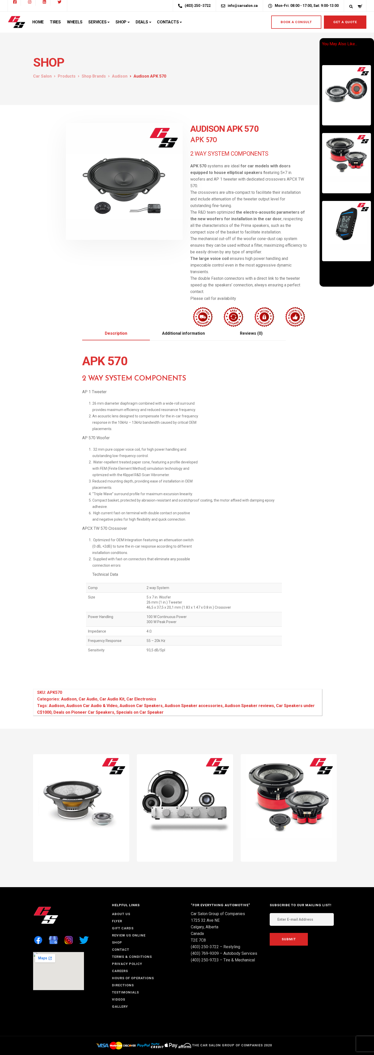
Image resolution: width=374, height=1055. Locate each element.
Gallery (120, 1006)
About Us (121, 914)
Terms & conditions (132, 957)
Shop (121, 22)
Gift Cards (123, 928)
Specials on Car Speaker (140, 712)
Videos (118, 999)
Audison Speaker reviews (249, 705)
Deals (142, 22)
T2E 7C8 (198, 940)
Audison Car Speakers (141, 705)
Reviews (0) (251, 333)
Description (116, 333)
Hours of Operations (133, 978)
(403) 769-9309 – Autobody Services (224, 953)
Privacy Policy (127, 964)
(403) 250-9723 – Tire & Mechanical (223, 960)
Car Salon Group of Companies (218, 913)
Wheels (74, 22)
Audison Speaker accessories (194, 705)
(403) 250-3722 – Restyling (215, 946)
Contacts (168, 22)
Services (97, 22)
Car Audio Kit (111, 699)
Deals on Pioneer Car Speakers (83, 712)
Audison (69, 699)
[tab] (116, 333)
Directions (123, 985)
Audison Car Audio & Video (92, 705)
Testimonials (125, 992)
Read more (352, 116)
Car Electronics (342, 109)
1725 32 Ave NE (205, 920)
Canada (197, 933)
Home (38, 22)
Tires (55, 22)
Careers (120, 971)
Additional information (183, 333)
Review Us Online (129, 935)
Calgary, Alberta (204, 927)
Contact (120, 949)
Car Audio (338, 112)
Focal (198, 852)
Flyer (117, 921)
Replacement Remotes (348, 248)
